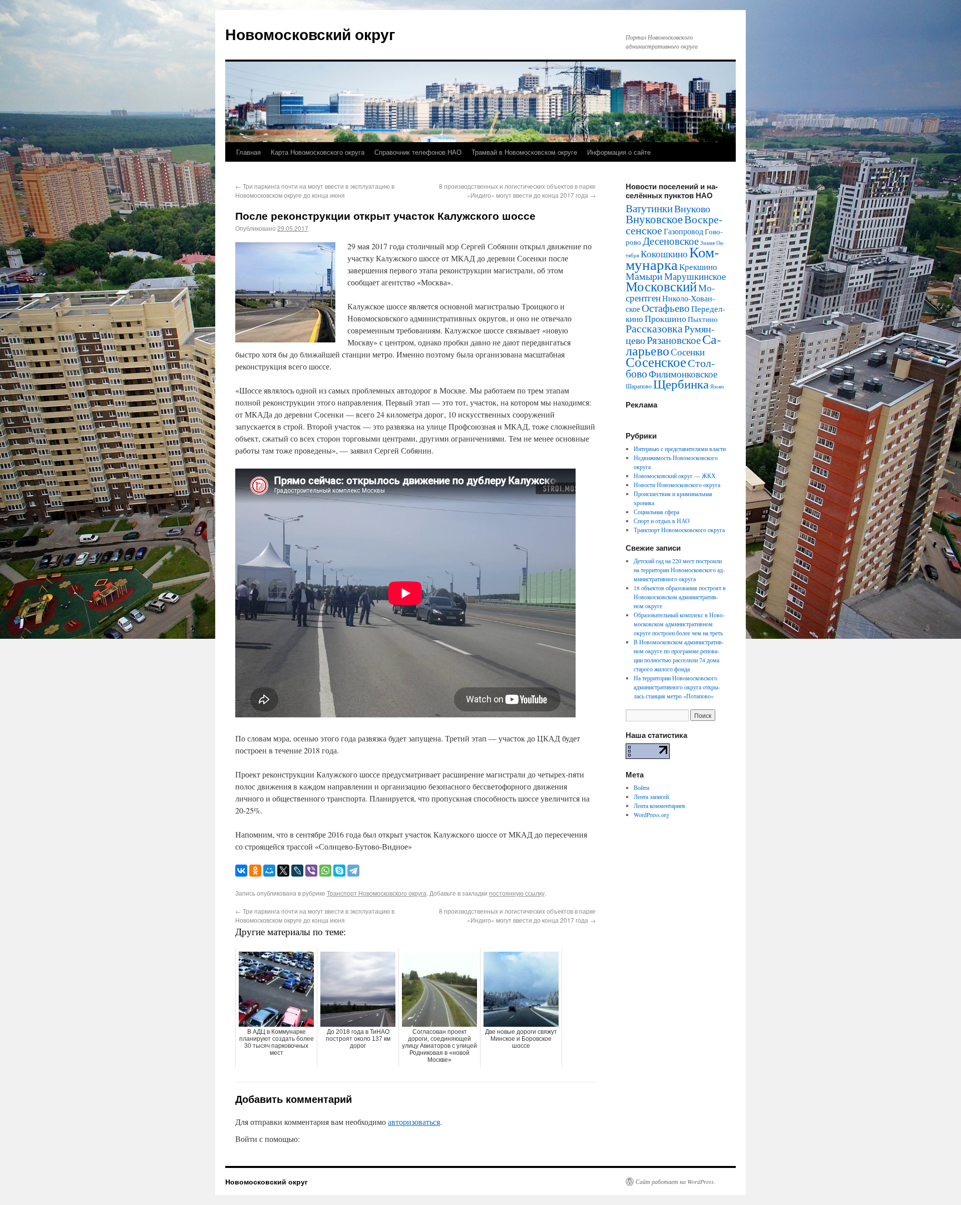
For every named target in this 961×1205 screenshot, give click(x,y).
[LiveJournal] (297, 871)
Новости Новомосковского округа (677, 485)
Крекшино (698, 266)
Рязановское (674, 340)
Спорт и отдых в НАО (662, 521)
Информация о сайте (619, 152)
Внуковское (654, 218)
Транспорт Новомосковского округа (376, 893)
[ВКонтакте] (241, 871)
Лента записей (651, 796)
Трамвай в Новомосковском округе (524, 152)
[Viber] (311, 871)
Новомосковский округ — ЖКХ (675, 476)
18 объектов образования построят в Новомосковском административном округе (680, 597)
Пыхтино (703, 319)
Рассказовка (654, 328)
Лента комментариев (659, 805)
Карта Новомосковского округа (317, 152)
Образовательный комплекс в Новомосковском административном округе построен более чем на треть (679, 624)
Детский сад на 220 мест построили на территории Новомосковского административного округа (679, 570)
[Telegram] (353, 871)
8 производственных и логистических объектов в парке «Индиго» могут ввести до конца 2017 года (517, 190)
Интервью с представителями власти (680, 449)
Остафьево (666, 307)
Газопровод (683, 231)
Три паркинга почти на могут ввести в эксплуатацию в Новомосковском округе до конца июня (314, 190)
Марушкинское (695, 276)
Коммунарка (672, 258)
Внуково (692, 208)
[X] (283, 871)
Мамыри (644, 276)
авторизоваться (414, 1121)
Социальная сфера (656, 512)
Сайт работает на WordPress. (675, 1181)
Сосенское (656, 361)
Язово (717, 386)
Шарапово (639, 386)
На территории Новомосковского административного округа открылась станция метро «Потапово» (677, 687)
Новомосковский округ (310, 34)
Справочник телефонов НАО (417, 152)
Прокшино (665, 318)
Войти (641, 787)
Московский (661, 286)
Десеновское (671, 241)
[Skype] (339, 871)
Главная (248, 152)
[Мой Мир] (269, 871)
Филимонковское (683, 373)
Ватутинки (649, 208)
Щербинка (681, 383)
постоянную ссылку (517, 893)
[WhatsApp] (325, 871)
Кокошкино (664, 253)
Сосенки (688, 351)
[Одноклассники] (255, 871)
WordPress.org (651, 815)
